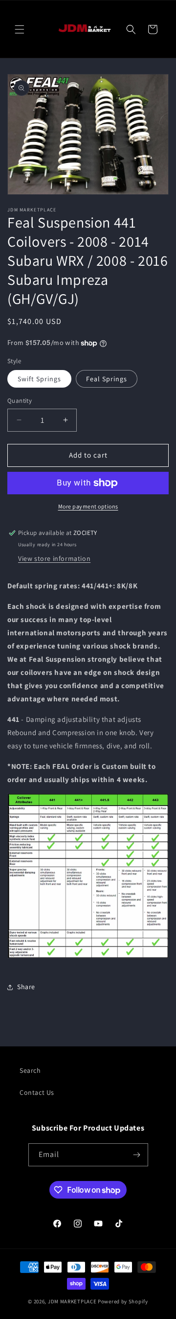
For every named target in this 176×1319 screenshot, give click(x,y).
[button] (19, 29)
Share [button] (26, 986)
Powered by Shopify (123, 1301)
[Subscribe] (137, 1154)
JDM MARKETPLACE (72, 1301)
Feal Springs (106, 378)
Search (30, 1070)
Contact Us (37, 1092)
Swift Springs (39, 378)
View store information (54, 558)
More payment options (88, 506)
